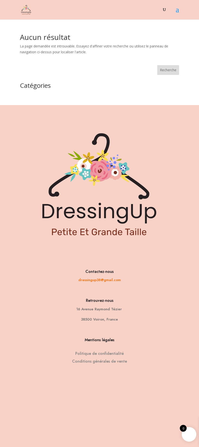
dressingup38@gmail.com (99, 280)
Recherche (168, 70)
